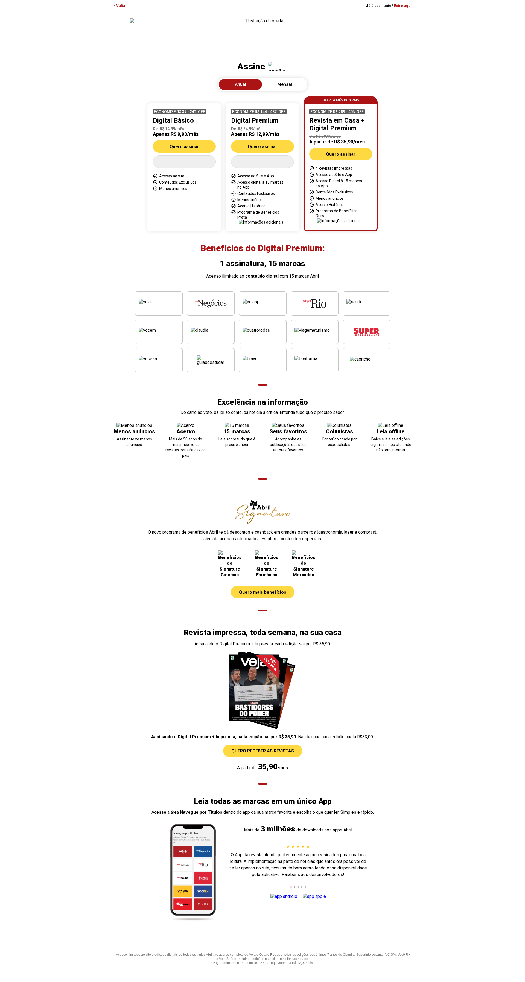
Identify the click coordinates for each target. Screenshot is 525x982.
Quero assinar (184, 146)
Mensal (284, 84)
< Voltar (120, 6)
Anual (240, 84)
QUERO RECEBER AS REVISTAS (262, 751)
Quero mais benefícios (262, 592)
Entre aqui (403, 6)
